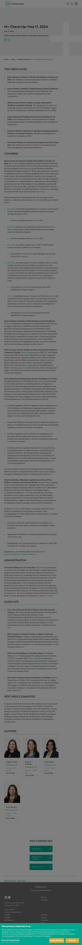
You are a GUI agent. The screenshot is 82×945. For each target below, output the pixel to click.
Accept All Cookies (56, 940)
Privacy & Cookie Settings (10, 940)
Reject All (72, 940)
